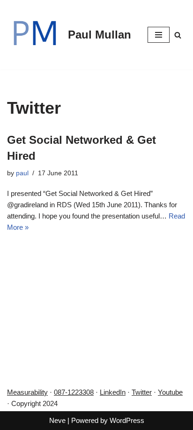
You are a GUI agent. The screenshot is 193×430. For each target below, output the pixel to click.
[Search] (177, 35)
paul (22, 173)
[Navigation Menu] (159, 35)
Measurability (27, 392)
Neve (57, 420)
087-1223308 (74, 392)
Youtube (170, 392)
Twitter (142, 392)
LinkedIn (113, 392)
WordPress (127, 420)
